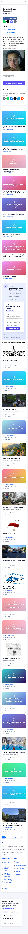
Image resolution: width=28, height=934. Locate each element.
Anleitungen (6, 858)
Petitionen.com (5, 2)
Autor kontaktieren (9, 76)
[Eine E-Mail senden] (11, 21)
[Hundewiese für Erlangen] (14, 270)
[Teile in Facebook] (11, 98)
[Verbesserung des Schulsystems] (14, 229)
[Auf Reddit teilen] (22, 98)
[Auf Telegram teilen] (18, 98)
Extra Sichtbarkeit (10, 32)
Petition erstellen (14, 328)
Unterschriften (10, 29)
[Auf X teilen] (7, 21)
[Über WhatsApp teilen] (4, 21)
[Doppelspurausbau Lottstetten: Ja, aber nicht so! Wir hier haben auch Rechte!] (14, 143)
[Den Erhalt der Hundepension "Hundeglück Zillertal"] (14, 165)
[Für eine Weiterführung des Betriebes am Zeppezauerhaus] (14, 121)
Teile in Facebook (11, 18)
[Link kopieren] (15, 21)
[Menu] (25, 2)
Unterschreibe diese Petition (14, 83)
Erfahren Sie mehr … (10, 908)
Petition (7, 26)
